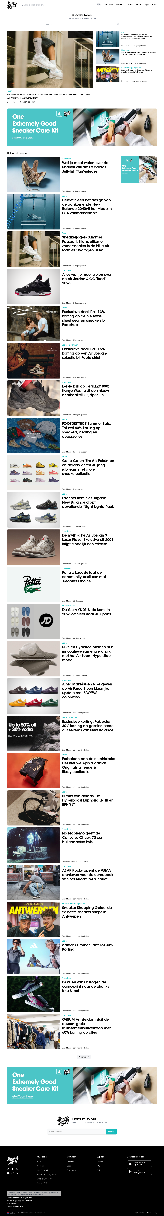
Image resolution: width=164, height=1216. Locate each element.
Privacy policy (152, 1213)
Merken (40, 1161)
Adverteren (71, 1170)
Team (9, 91)
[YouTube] (8, 1173)
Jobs (69, 1166)
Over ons (70, 1161)
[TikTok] (12, 1173)
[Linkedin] (17, 1173)
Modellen (40, 1166)
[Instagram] (8, 1169)
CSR (98, 1170)
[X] (17, 1169)
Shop (154, 5)
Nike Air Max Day (43, 1170)
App (147, 5)
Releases (120, 5)
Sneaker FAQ (42, 1183)
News (139, 5)
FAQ (98, 1166)
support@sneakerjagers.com (21, 1198)
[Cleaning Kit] (82, 127)
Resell (130, 5)
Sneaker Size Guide (44, 1179)
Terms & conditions (139, 1213)
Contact (100, 1161)
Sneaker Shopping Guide (46, 1174)
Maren (15, 102)
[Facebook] (12, 1169)
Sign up (111, 1132)
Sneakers (108, 5)
